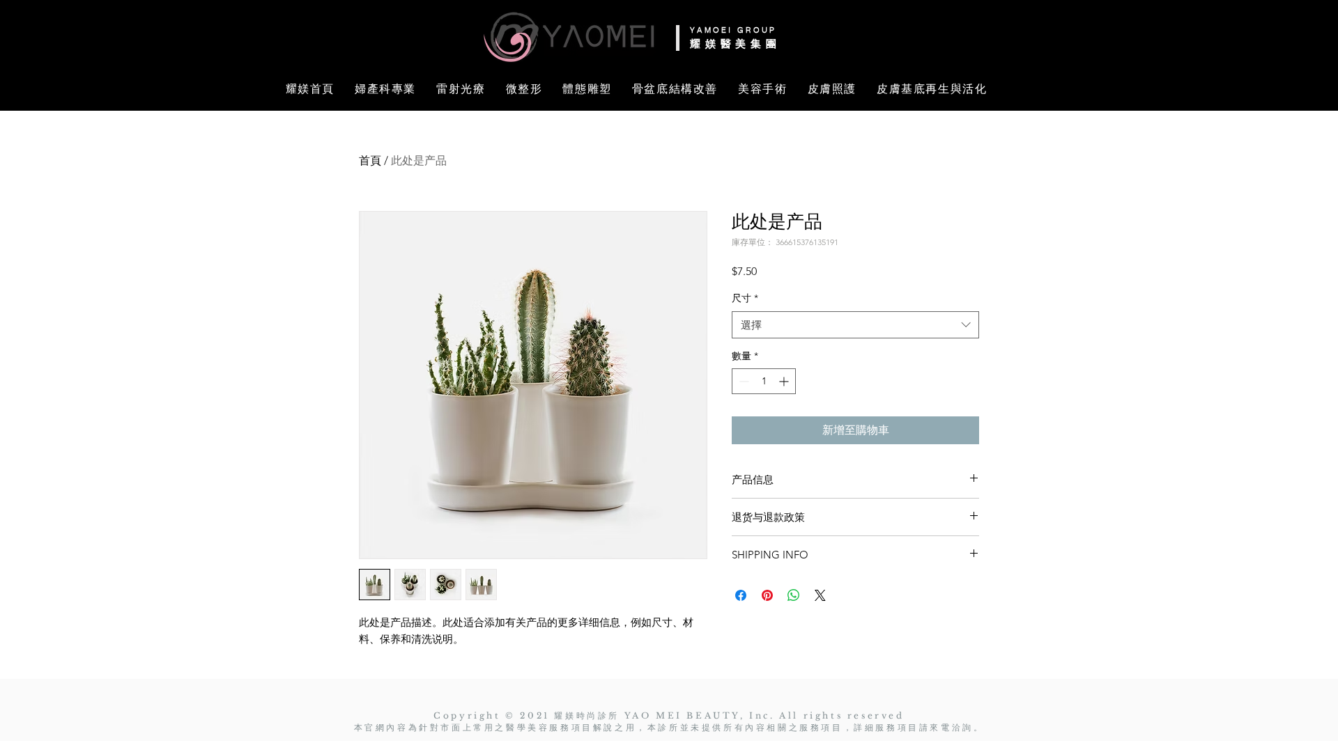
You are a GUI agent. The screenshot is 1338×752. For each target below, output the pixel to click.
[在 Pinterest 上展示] (767, 595)
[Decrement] (742, 381)
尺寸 (745, 298)
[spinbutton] (763, 381)
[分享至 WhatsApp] (793, 595)
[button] (64, 30)
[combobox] (855, 324)
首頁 (370, 160)
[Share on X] (820, 595)
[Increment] (785, 381)
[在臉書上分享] (740, 595)
